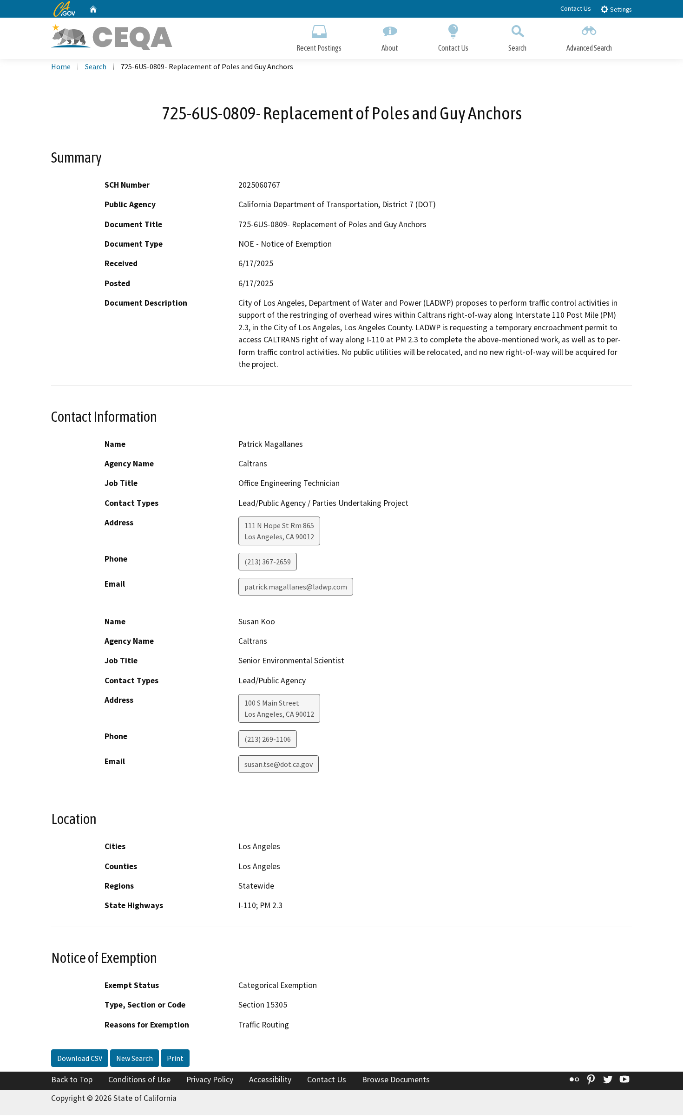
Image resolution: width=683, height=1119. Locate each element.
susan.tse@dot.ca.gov (278, 764)
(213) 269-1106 (267, 739)
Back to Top (71, 1079)
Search (517, 48)
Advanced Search (589, 48)
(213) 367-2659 (267, 561)
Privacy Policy (209, 1079)
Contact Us (575, 8)
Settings (620, 9)
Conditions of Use (139, 1079)
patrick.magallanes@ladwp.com (295, 586)
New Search (134, 1058)
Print (175, 1058)
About (389, 48)
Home (61, 66)
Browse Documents (396, 1079)
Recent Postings (319, 48)
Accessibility (270, 1079)
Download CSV (79, 1058)
